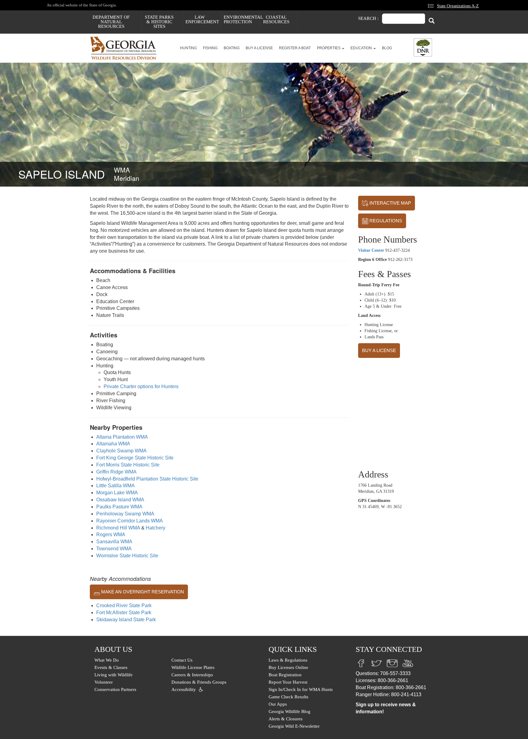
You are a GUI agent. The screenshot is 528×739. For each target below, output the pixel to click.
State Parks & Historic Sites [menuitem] (159, 22)
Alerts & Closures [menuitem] (285, 718)
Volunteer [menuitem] (103, 682)
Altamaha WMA (113, 443)
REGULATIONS (385, 220)
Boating (232, 48)
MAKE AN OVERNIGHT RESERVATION (142, 591)
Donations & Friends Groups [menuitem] (198, 682)
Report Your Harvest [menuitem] (288, 682)
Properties (329, 48)
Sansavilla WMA (114, 541)
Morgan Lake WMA (117, 492)
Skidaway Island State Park (126, 619)
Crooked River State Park (124, 605)
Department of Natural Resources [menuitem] (111, 22)
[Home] (126, 48)
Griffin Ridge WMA (116, 471)
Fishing (210, 48)
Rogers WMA (110, 534)
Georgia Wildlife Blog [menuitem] (289, 711)
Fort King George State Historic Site (135, 457)
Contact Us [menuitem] (182, 660)
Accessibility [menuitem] (183, 689)
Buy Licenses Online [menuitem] (288, 667)
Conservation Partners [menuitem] (115, 689)
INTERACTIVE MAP (389, 203)
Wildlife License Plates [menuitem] (193, 667)
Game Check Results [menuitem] (288, 696)
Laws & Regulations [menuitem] (288, 660)
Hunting (188, 48)
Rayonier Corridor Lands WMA (129, 520)
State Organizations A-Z (458, 5)
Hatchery (155, 527)
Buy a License (259, 48)
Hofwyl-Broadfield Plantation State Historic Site (147, 478)
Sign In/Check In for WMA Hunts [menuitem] (301, 689)
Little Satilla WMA (115, 485)
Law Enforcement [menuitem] (202, 19)
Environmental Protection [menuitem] (241, 19)
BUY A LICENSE (379, 350)
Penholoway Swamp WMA (125, 513)
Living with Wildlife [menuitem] (113, 674)
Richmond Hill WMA (118, 527)
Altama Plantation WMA (122, 437)
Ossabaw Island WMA (120, 499)
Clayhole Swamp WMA (121, 450)
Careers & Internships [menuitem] (192, 674)
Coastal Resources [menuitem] (276, 19)
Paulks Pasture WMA (119, 506)
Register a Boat (295, 48)
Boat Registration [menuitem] (285, 674)
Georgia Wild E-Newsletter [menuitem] (294, 726)
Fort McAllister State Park (123, 612)
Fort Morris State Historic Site (128, 464)
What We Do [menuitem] (106, 660)
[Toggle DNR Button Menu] (423, 47)
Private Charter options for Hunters (141, 386)
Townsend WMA (114, 548)
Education (361, 48)
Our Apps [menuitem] (278, 704)
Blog (387, 48)
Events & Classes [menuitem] (110, 667)
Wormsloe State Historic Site (127, 555)
